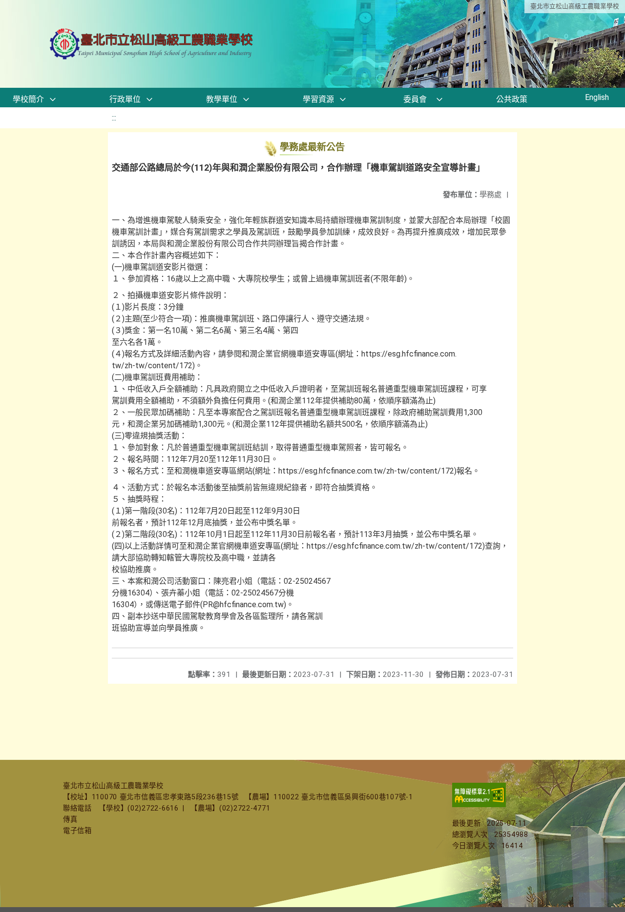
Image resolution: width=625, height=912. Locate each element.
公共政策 (511, 99)
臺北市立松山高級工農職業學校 (574, 6)
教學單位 (221, 99)
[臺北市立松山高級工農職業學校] (152, 44)
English (597, 97)
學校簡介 (28, 99)
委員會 (415, 99)
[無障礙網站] (479, 805)
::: (114, 117)
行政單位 (125, 99)
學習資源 (318, 99)
